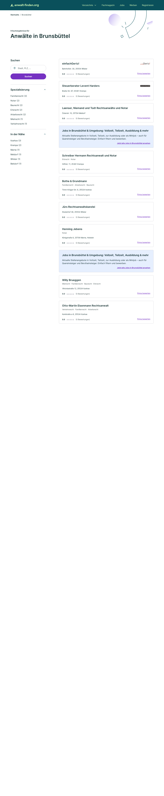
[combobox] (28, 68)
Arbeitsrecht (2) (18, 114)
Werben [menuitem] (133, 5)
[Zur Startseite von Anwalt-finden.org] (25, 5)
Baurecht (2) (17, 105)
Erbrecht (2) (16, 110)
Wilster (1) (15, 159)
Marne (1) (15, 150)
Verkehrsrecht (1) (19, 123)
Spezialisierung (20, 89)
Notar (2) (15, 100)
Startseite (15, 15)
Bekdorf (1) (16, 163)
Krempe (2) (16, 145)
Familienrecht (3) (19, 96)
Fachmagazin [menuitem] (108, 5)
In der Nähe (18, 134)
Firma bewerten (143, 73)
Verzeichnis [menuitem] (87, 5)
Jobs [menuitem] (122, 5)
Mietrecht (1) (17, 119)
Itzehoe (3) (16, 140)
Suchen (28, 76)
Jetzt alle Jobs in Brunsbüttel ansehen (133, 143)
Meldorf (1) (16, 154)
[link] (106, 68)
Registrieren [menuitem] (147, 5)
